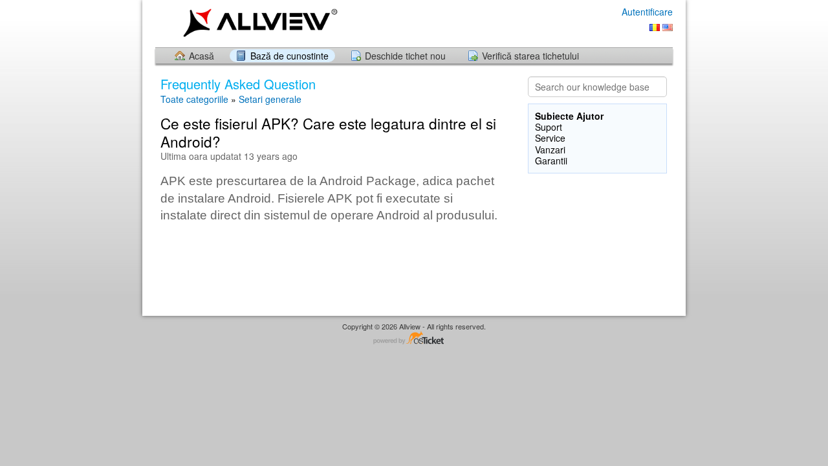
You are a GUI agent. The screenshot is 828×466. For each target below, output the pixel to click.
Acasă (201, 55)
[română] (654, 27)
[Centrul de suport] (257, 23)
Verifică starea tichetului (530, 55)
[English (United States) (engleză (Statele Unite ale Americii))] (667, 27)
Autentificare (647, 11)
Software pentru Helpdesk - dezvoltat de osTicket (414, 338)
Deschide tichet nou (405, 55)
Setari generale (270, 99)
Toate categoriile (194, 99)
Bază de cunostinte (289, 55)
